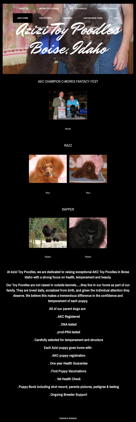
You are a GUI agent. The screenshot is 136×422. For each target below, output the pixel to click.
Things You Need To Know (47, 27)
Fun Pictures (45, 18)
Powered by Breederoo (68, 418)
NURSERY (75, 27)
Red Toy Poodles (78, 8)
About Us (23, 8)
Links (116, 18)
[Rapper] (48, 233)
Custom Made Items (92, 18)
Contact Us (95, 27)
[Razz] (48, 169)
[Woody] (68, 105)
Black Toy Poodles (107, 8)
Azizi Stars (22, 18)
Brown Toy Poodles (49, 8)
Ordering (67, 18)
